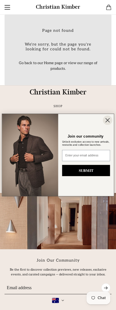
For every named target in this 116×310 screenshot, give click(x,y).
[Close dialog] (107, 120)
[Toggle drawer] (7, 7)
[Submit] (105, 287)
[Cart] (108, 7)
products (57, 68)
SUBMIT (86, 170)
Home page (53, 63)
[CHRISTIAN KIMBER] (58, 7)
